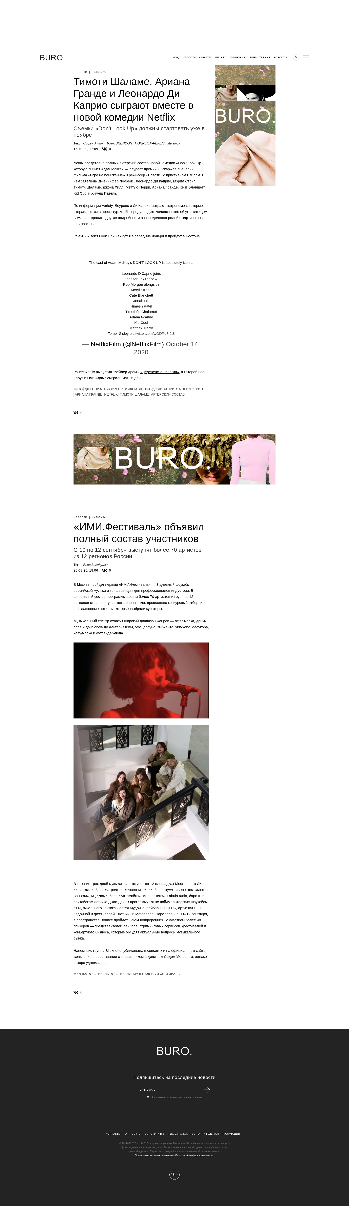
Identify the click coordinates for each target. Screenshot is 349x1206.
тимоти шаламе (134, 394)
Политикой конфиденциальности (194, 1155)
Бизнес (221, 57)
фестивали (121, 974)
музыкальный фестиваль (156, 974)
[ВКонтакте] (104, 149)
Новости (280, 57)
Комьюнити (238, 57)
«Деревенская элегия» (159, 372)
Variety (107, 206)
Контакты (113, 1133)
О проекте (133, 1133)
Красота (189, 57)
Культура (205, 57)
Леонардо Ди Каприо (158, 389)
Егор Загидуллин (96, 565)
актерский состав (168, 394)
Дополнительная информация (216, 1133)
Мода (177, 57)
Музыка (80, 974)
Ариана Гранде (88, 394)
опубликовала (131, 951)
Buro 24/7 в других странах (166, 1133)
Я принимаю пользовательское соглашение (177, 1097)
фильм (131, 389)
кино (78, 389)
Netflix (111, 394)
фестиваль (99, 974)
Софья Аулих (93, 143)
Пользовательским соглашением (154, 1155)
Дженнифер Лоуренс (104, 389)
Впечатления (260, 57)
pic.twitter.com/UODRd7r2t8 (152, 334)
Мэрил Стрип (191, 389)
